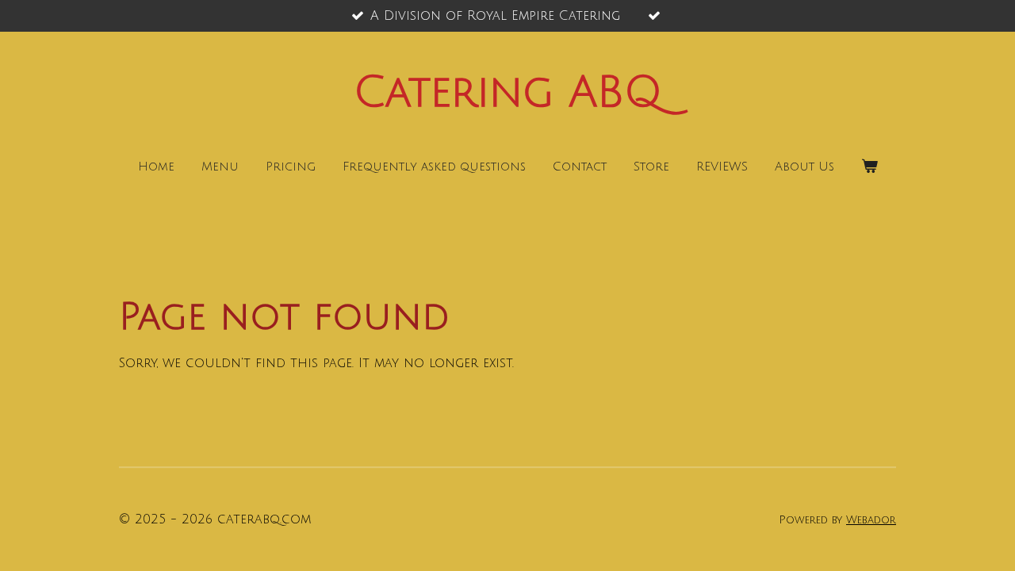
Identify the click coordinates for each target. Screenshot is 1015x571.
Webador (871, 520)
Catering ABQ (508, 92)
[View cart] (869, 167)
